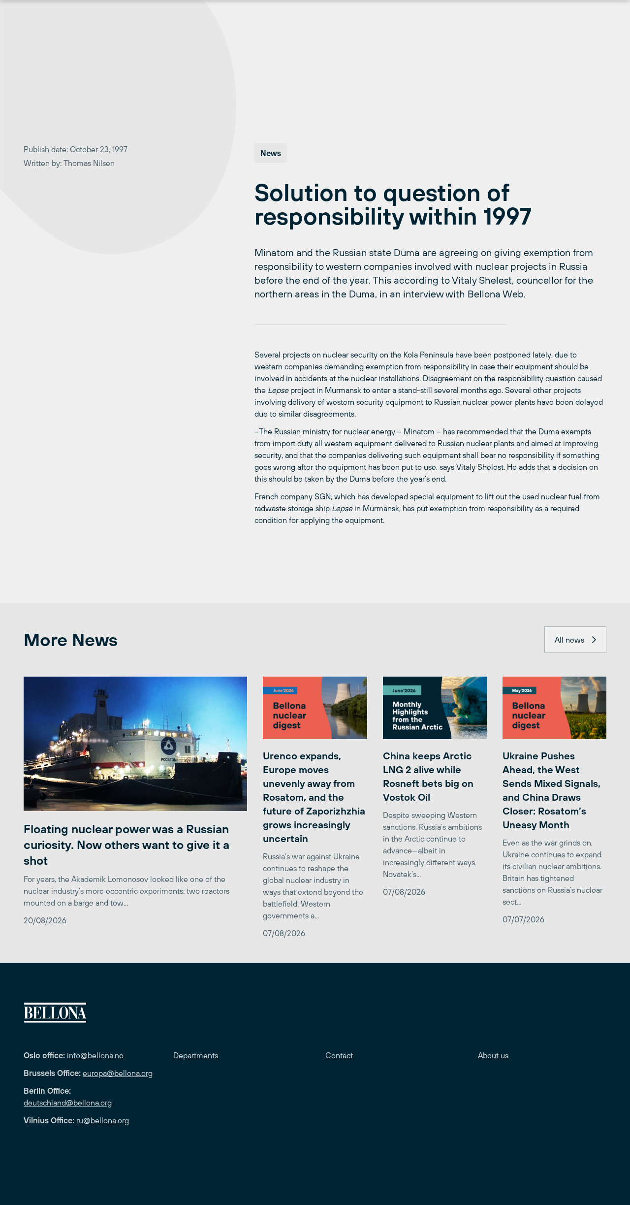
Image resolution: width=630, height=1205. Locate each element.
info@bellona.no (95, 1055)
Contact (339, 1055)
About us (493, 1055)
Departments (195, 1055)
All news (569, 639)
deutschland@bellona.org (68, 1102)
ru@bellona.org (102, 1120)
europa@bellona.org (118, 1073)
